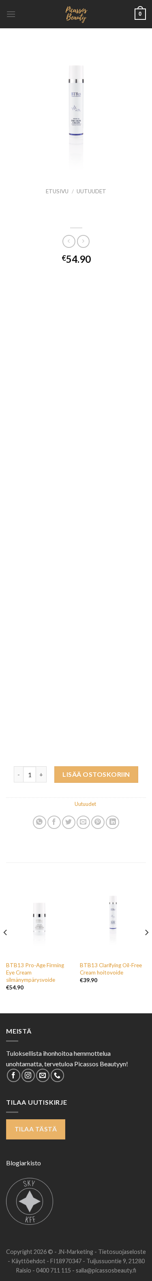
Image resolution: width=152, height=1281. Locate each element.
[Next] (146, 949)
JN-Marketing (76, 1251)
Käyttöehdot (29, 1261)
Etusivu (57, 191)
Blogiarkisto (23, 1163)
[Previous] (6, 949)
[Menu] (11, 14)
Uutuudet (91, 191)
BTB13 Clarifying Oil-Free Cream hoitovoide (111, 969)
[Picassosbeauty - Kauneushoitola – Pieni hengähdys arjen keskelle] (76, 14)
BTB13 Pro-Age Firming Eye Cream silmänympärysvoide (35, 972)
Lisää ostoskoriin (96, 774)
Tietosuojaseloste (122, 1251)
